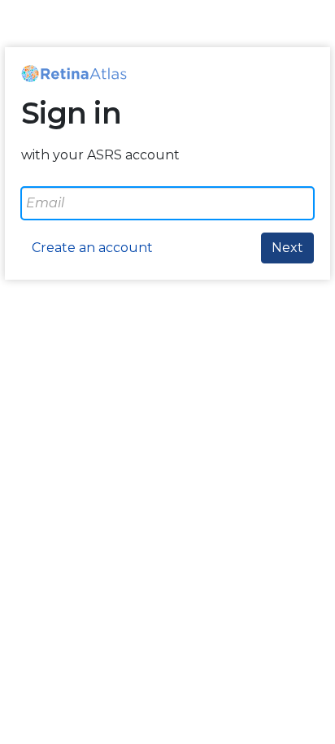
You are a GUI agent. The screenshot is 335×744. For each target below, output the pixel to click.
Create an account (92, 247)
